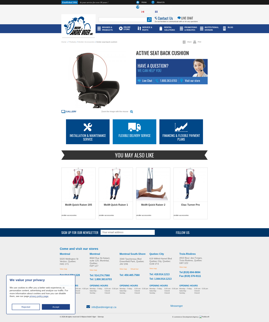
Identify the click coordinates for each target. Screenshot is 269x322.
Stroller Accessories (86, 42)
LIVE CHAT (187, 18)
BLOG (230, 27)
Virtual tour (134, 269)
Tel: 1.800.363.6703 (101, 279)
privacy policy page (39, 296)
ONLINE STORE (126, 28)
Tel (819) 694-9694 (189, 272)
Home (144, 2)
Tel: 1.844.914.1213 (160, 279)
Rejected (25, 307)
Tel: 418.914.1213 (159, 274)
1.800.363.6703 (168, 81)
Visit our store (192, 81)
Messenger (176, 306)
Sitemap (101, 317)
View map (63, 269)
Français (161, 11)
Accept (55, 307)
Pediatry (72, 42)
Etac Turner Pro (190, 204)
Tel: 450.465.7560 (130, 275)
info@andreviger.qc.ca (104, 307)
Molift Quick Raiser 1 (116, 204)
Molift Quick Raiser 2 (153, 204)
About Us (161, 2)
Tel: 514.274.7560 (100, 275)
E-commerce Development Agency (185, 317)
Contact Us (165, 18)
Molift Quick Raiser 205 (78, 204)
